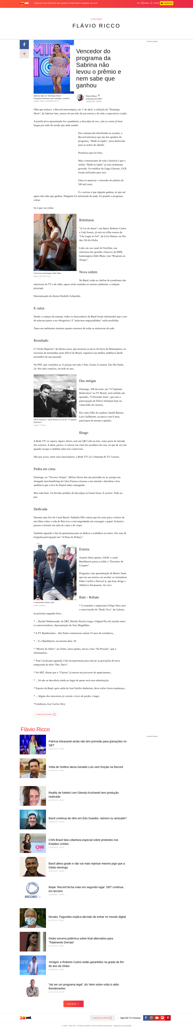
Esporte (91, 11)
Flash (33, 11)
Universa (107, 11)
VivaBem (116, 11)
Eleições (40, 11)
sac (138, 3)
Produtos (25, 11)
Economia (75, 11)
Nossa (143, 11)
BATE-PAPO (52, 3)
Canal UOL (135, 11)
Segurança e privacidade (121, 1026)
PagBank (85, 3)
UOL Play (94, 3)
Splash (99, 11)
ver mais (71, 1004)
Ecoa (127, 11)
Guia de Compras (170, 11)
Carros (67, 11)
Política (58, 11)
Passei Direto (75, 3)
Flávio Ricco (96, 26)
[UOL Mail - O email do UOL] (145, 3)
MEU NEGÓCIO (62, 3)
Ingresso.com (40, 3)
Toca (158, 11)
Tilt (122, 11)
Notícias (49, 11)
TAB (148, 11)
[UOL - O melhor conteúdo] (24, 3)
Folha (83, 11)
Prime (153, 11)
